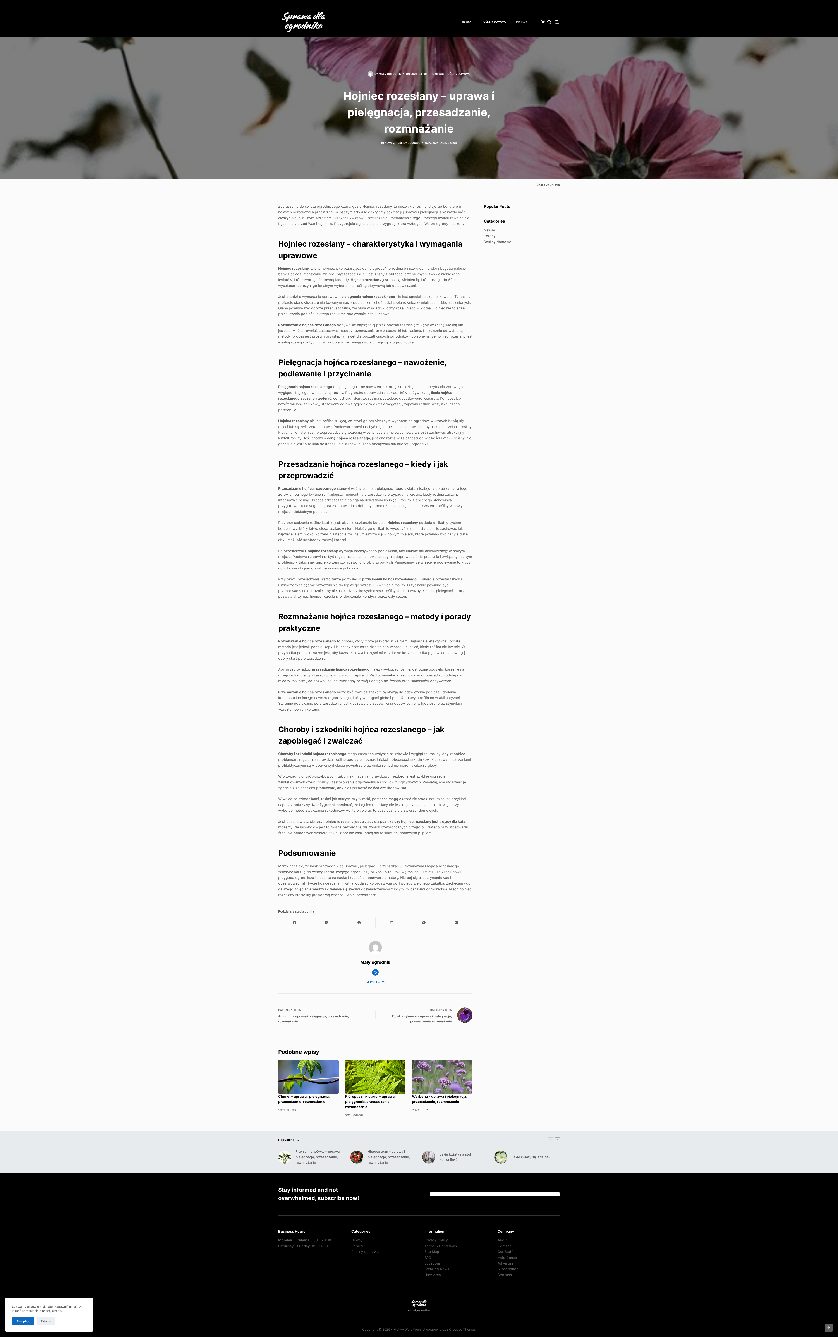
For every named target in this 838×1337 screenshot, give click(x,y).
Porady (521, 21)
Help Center (507, 1257)
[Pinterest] (359, 922)
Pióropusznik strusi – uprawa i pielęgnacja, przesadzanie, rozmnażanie (370, 1101)
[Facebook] (294, 922)
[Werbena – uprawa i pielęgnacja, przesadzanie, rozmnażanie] (442, 1077)
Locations (432, 1263)
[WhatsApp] (424, 922)
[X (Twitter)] (327, 922)
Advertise (505, 1263)
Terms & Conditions (440, 1246)
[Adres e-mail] (456, 922)
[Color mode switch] (543, 22)
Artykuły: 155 (375, 982)
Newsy (467, 21)
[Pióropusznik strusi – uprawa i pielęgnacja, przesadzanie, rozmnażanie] (375, 1077)
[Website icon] (375, 972)
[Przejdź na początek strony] (829, 1328)
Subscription (508, 1269)
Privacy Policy (436, 1240)
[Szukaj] (549, 22)
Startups (505, 1275)
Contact (504, 1246)
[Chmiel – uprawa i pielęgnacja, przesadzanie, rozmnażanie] (308, 1077)
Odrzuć (46, 1321)
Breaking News (436, 1269)
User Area (432, 1275)
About (503, 1240)
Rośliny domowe (494, 21)
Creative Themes (462, 1329)
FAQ (427, 1257)
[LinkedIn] (392, 922)
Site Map (431, 1251)
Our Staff (505, 1251)
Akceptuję (23, 1321)
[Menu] (557, 22)
